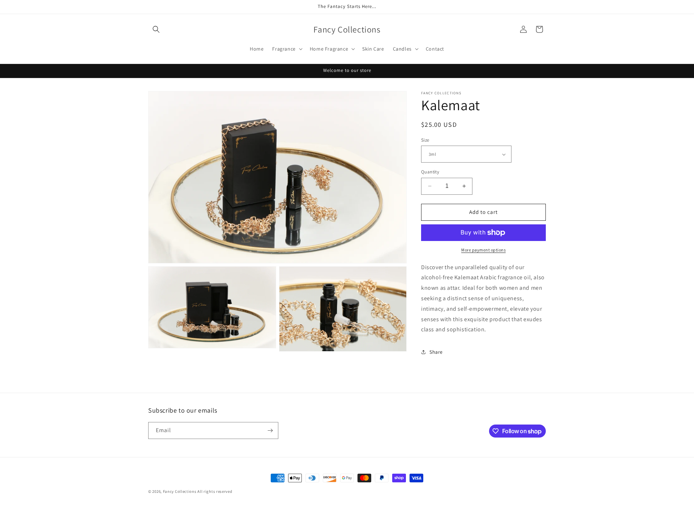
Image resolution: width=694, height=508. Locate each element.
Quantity (430, 172)
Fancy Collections (180, 491)
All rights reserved (214, 491)
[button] (156, 29)
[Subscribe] (270, 430)
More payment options (483, 250)
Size (425, 140)
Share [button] (436, 352)
